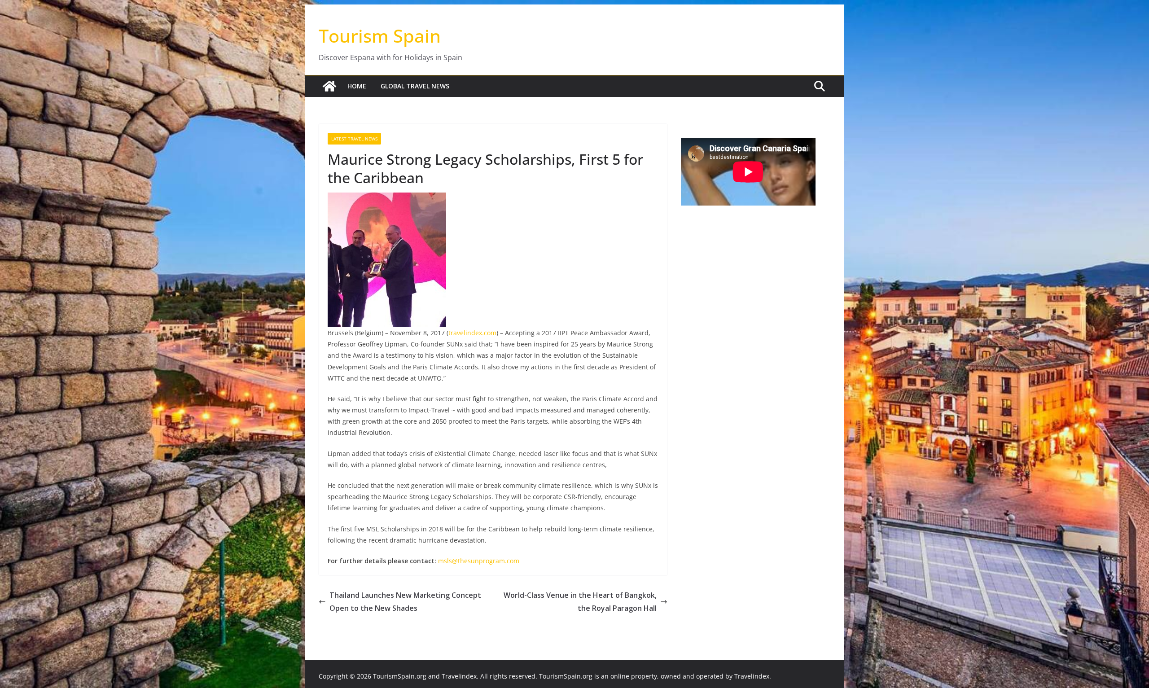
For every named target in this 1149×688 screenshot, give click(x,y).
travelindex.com (472, 333)
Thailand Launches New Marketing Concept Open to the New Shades (405, 601)
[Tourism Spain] (329, 86)
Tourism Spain (380, 35)
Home (356, 86)
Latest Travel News (354, 139)
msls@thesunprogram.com (478, 561)
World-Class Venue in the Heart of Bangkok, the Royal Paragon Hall (580, 601)
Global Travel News (415, 86)
